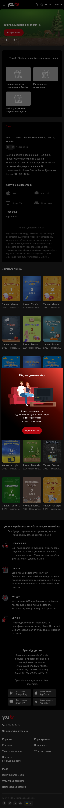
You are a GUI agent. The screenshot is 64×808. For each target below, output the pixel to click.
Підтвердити (32, 430)
